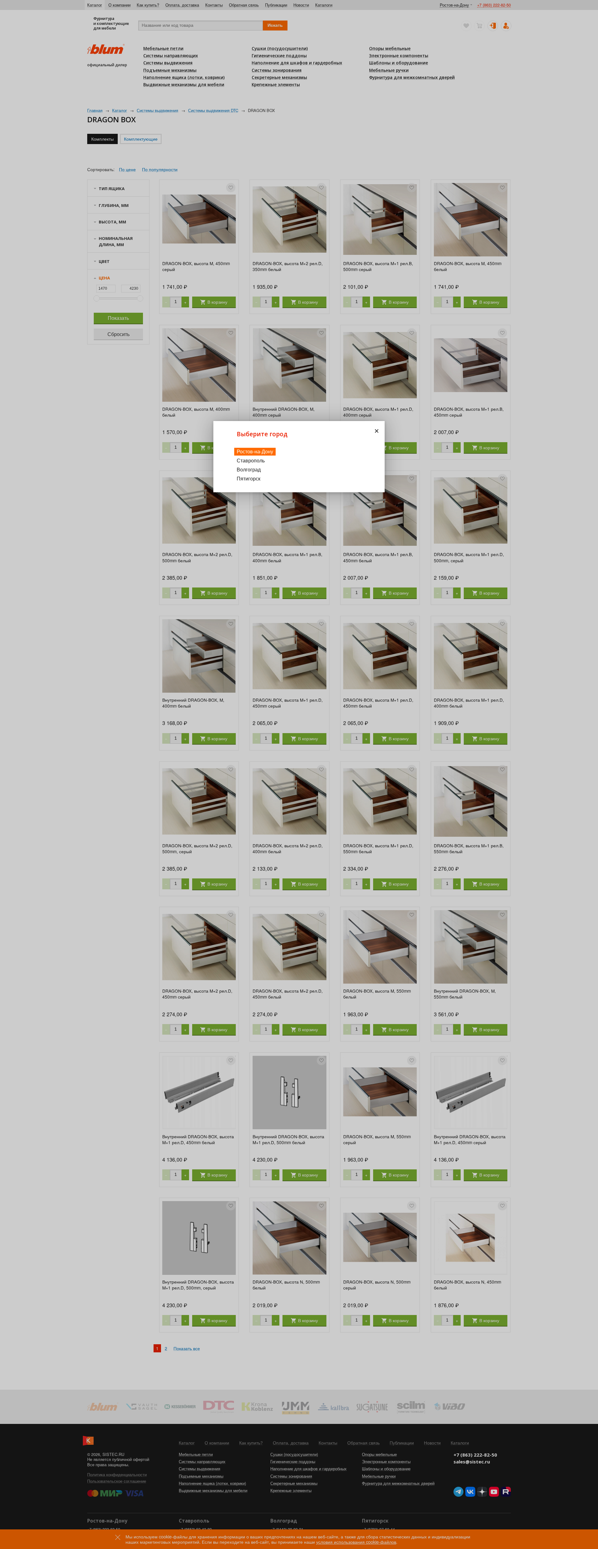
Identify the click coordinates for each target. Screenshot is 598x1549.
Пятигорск (248, 478)
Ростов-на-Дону (255, 451)
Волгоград (249, 469)
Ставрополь (251, 460)
